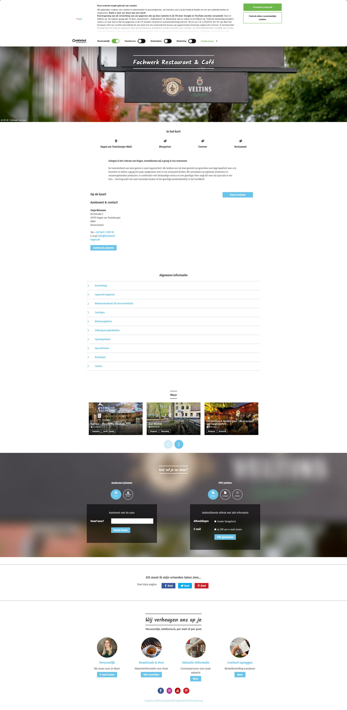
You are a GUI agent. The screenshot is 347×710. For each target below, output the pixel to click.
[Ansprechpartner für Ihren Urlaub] (195, 647)
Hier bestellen (151, 674)
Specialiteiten (102, 348)
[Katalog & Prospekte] (151, 647)
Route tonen (121, 530)
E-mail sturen (107, 674)
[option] (116, 420)
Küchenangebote (103, 321)
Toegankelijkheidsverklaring (188, 700)
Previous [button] (168, 444)
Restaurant (96, 431)
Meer (195, 678)
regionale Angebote (105, 294)
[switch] (141, 41)
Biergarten (153, 431)
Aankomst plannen (103, 247)
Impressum (150, 700)
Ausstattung (101, 285)
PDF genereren (225, 537)
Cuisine (98, 366)
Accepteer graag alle (262, 7)
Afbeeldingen (201, 520)
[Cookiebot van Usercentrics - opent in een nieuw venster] (79, 41)
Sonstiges (100, 312)
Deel (170, 585)
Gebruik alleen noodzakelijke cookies (262, 17)
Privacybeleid (165, 700)
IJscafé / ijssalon (108, 431)
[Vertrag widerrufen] (240, 647)
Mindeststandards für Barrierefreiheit (114, 303)
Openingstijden (102, 339)
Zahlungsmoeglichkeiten (107, 330)
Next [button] (178, 444)
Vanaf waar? (97, 520)
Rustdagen (100, 357)
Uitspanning (165, 431)
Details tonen (207, 41)
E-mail (197, 528)
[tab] (116, 494)
